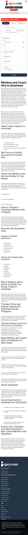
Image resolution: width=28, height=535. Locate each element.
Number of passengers (8, 51)
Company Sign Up (4, 471)
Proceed (14, 75)
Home (2, 13)
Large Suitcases (7, 61)
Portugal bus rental (4, 485)
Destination (8, 30)
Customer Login (9, 7)
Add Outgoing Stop (20, 30)
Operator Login (18, 7)
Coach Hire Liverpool (5, 497)
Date (4, 40)
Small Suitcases (6, 56)
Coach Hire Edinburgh (5, 493)
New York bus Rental (5, 483)
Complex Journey (21, 23)
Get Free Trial (13, 9)
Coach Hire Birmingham (5, 491)
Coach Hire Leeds (4, 495)
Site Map (2, 515)
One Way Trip (5, 23)
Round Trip (13, 23)
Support (2, 507)
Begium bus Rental (4, 479)
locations (7, 13)
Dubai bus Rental (4, 481)
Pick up (7, 25)
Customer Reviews (4, 472)
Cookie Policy (3, 513)
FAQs (2, 505)
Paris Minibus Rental (5, 477)
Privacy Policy (4, 509)
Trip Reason (6, 67)
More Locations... (4, 487)
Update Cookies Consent (6, 517)
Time (4, 45)
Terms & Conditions (4, 511)
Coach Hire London (4, 499)
